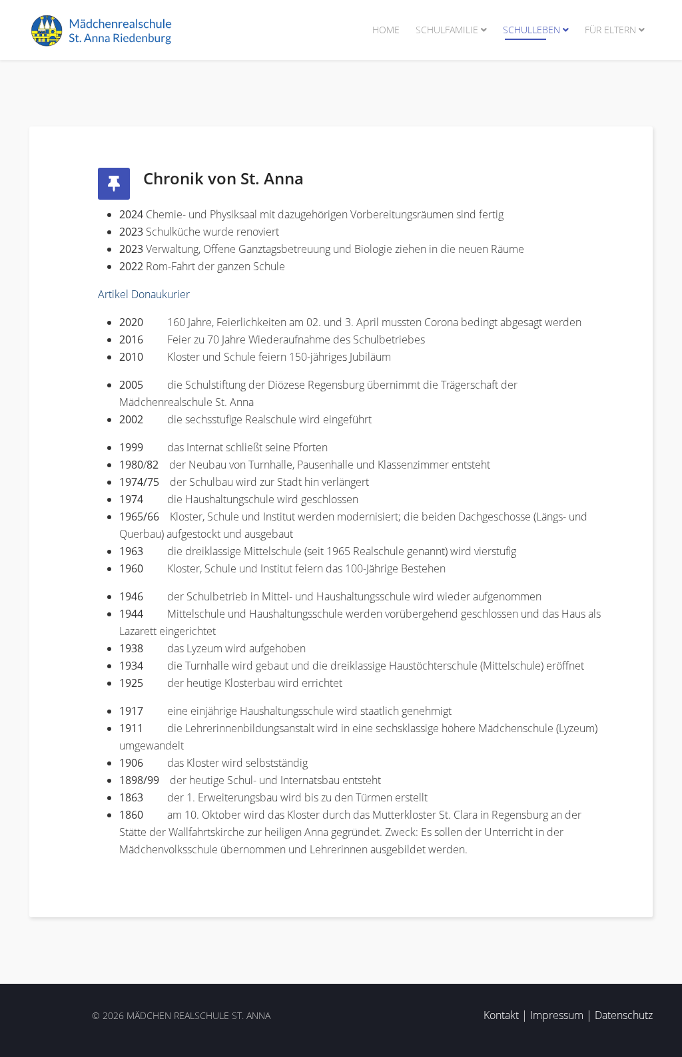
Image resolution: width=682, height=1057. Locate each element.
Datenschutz (624, 1015)
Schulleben (531, 29)
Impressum (556, 1015)
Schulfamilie (447, 29)
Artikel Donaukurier (144, 294)
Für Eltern (610, 29)
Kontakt (501, 1015)
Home (386, 29)
